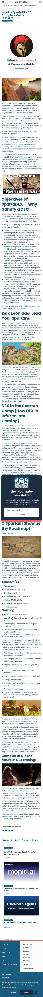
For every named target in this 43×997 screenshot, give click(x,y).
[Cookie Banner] (21, 988)
